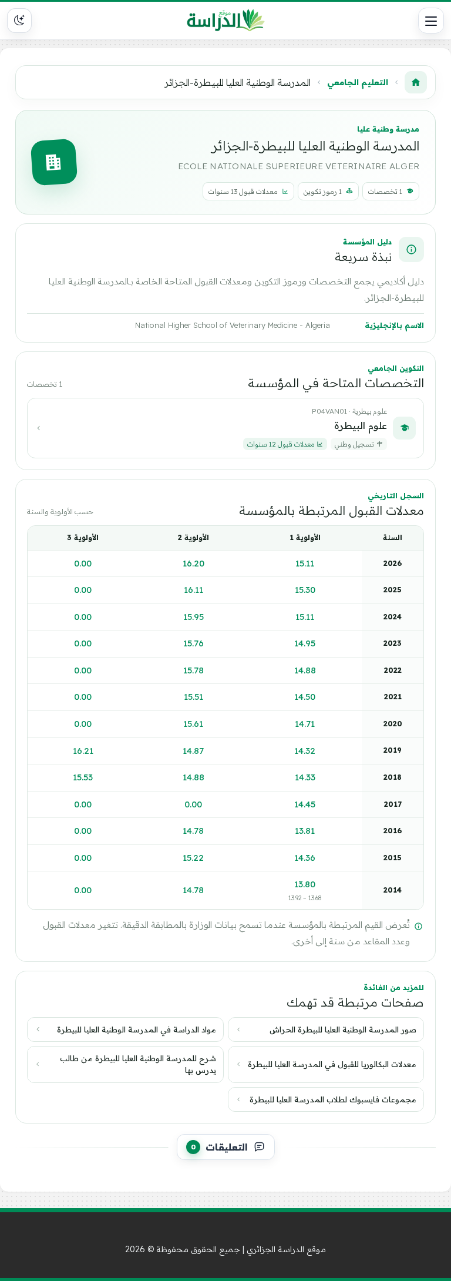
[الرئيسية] (416, 82)
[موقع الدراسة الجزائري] (225, 20)
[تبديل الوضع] (19, 20)
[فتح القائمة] (431, 20)
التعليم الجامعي (357, 82)
